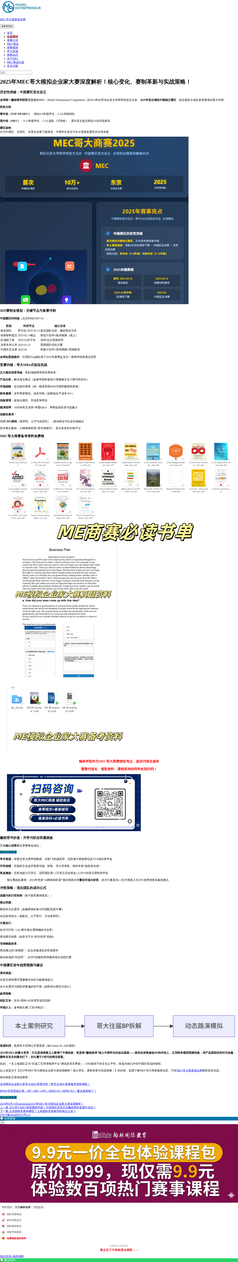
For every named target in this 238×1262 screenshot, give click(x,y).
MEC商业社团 (15, 62)
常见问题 (12, 65)
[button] (119, 1118)
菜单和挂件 (7, 26)
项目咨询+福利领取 (12, 1256)
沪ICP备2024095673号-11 (15, 1114)
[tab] (119, 1026)
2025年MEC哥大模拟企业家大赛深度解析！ (57, 1103)
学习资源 (12, 51)
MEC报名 (13, 43)
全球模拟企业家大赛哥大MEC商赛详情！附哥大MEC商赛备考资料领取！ (45, 1084)
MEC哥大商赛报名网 (13, 19)
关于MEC (13, 58)
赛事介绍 (12, 40)
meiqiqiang (24, 1103)
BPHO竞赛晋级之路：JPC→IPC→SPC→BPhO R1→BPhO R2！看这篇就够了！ (48, 1091)
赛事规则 (12, 47)
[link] (119, 1260)
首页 (10, 32)
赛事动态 (12, 54)
